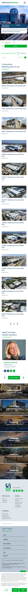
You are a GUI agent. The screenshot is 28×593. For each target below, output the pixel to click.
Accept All (23, 590)
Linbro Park (18, 53)
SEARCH (16, 46)
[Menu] (25, 3)
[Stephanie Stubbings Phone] (14, 371)
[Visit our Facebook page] (14, 491)
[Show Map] (25, 57)
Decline (15, 590)
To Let (11, 53)
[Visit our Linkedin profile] (17, 491)
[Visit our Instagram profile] (19, 491)
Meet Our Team (14, 377)
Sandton (14, 53)
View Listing (14, 77)
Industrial (7, 53)
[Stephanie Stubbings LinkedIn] (5, 371)
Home (3, 53)
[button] (11, 42)
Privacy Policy (7, 565)
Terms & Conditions (19, 560)
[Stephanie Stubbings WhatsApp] (8, 371)
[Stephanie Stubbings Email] (11, 371)
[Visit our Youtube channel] (22, 491)
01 (14, 324)
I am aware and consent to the (14, 560)
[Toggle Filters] (2, 46)
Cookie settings (6, 590)
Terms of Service (7, 567)
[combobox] (14, 552)
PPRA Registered (7, 367)
